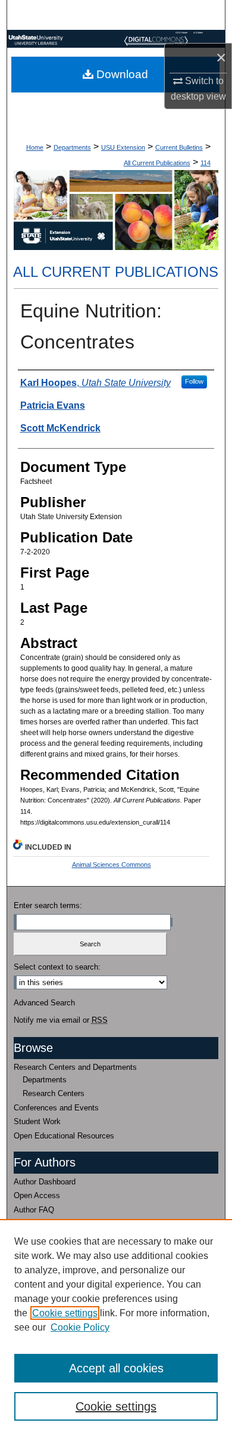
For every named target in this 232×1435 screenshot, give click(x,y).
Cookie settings (65, 1313)
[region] (116, 1327)
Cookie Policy (80, 1327)
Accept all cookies (116, 1368)
